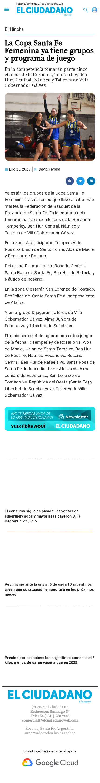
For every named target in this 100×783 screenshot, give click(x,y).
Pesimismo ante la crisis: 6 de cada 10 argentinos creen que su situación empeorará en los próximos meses (49, 589)
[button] (6, 9)
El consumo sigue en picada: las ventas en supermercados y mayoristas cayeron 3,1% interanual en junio (43, 516)
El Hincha (14, 29)
